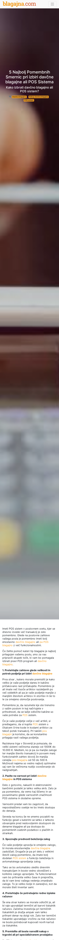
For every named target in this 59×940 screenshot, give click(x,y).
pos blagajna (19, 760)
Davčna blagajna (19, 97)
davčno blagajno (25, 641)
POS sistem (29, 100)
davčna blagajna (40, 848)
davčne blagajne (42, 673)
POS (25, 715)
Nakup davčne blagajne (38, 97)
